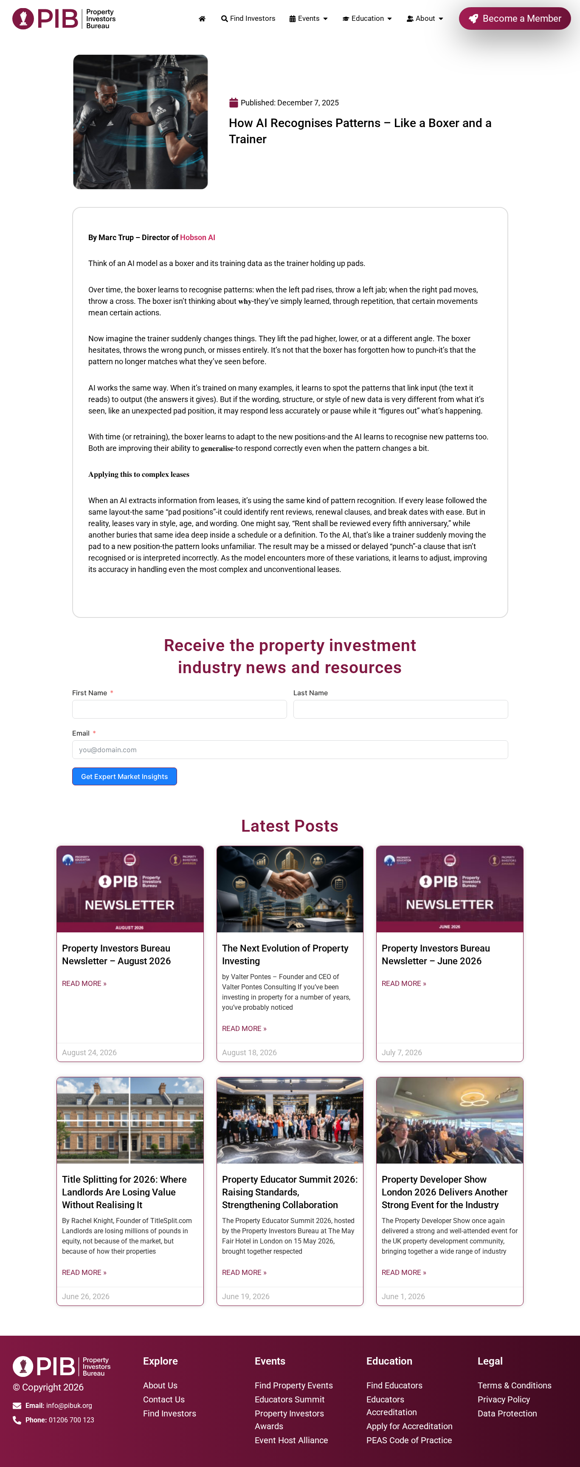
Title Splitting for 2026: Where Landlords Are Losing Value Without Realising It (124, 1192)
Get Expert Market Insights (124, 776)
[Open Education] (389, 18)
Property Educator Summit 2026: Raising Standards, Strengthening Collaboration (290, 1192)
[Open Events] (325, 18)
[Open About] (441, 18)
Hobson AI (197, 237)
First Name (89, 692)
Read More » (84, 983)
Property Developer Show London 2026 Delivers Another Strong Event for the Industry (445, 1192)
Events (270, 1361)
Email (81, 733)
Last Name (310, 692)
